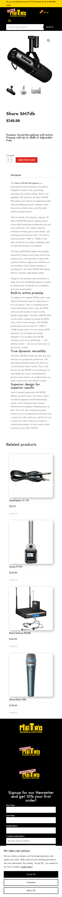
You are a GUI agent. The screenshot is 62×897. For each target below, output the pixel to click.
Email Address (11, 826)
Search (50, 27)
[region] (31, 871)
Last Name (10, 816)
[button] (48, 40)
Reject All (31, 890)
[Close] (59, 848)
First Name (10, 805)
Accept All (31, 874)
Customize (31, 882)
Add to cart (26, 160)
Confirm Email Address (15, 836)
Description (16, 175)
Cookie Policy (27, 867)
